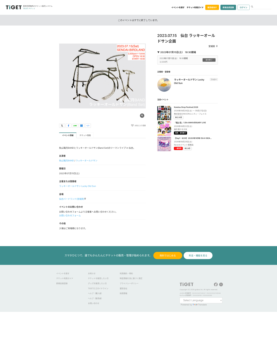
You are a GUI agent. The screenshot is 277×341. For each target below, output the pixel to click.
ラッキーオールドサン (86, 160)
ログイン (243, 7)
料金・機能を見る (198, 255)
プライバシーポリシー (129, 283)
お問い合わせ (93, 303)
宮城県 (211, 46)
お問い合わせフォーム (70, 215)
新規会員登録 (228, 7)
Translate (202, 304)
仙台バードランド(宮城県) (71, 199)
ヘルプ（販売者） (95, 298)
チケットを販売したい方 (98, 278)
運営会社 (123, 288)
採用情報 (123, 293)
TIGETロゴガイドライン (98, 288)
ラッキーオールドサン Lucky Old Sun (77, 186)
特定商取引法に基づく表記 (131, 278)
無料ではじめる (168, 255)
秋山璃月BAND (66, 160)
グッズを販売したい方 (97, 283)
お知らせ (92, 273)
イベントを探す (178, 7)
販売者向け (212, 7)
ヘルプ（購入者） (95, 293)
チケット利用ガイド (195, 7)
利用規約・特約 (126, 273)
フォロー (214, 79)
